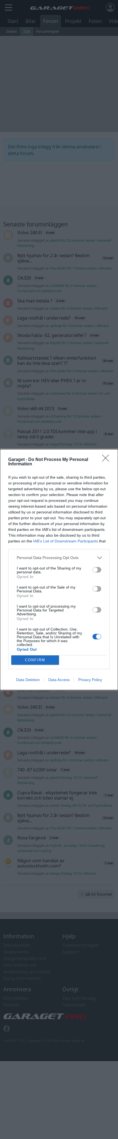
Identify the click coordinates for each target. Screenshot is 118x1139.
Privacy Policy (90, 679)
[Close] (107, 460)
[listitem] (59, 558)
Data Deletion (28, 679)
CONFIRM (35, 660)
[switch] (96, 570)
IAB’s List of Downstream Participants (65, 541)
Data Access (59, 679)
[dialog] (59, 569)
